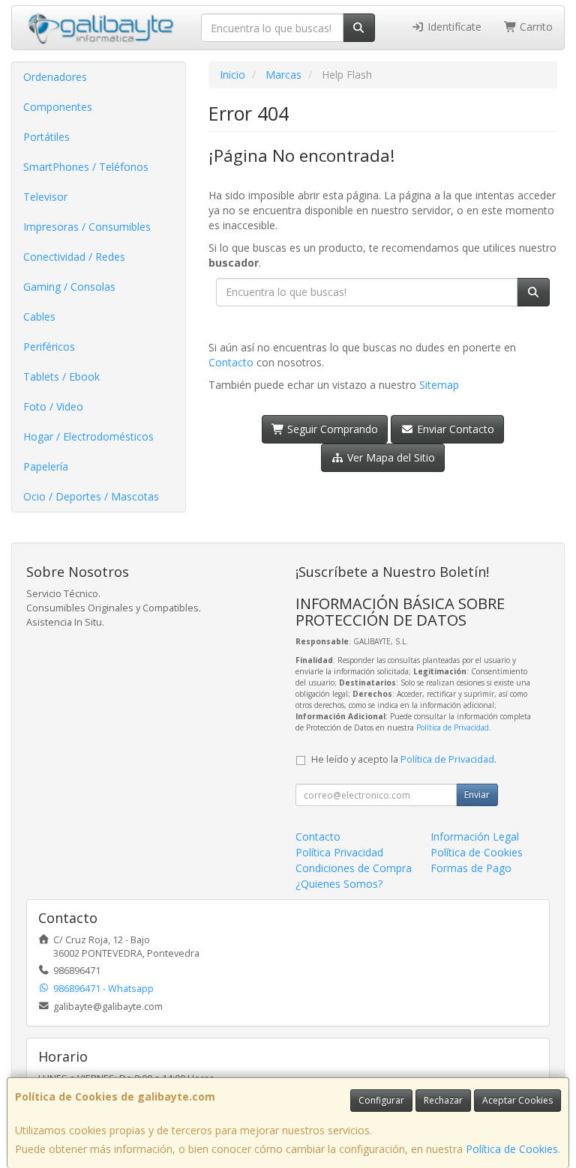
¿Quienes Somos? (339, 884)
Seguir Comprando (331, 429)
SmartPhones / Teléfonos (85, 167)
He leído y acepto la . (403, 759)
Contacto (231, 362)
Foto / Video (53, 406)
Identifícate (453, 26)
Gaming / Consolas (69, 286)
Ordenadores (55, 77)
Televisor (45, 197)
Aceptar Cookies (517, 1100)
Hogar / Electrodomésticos (88, 436)
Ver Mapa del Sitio (389, 457)
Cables (39, 316)
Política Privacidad (339, 852)
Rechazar (443, 1100)
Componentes (57, 107)
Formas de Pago (471, 868)
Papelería (45, 466)
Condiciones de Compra (354, 868)
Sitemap (439, 385)
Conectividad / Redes (74, 256)
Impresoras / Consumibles (87, 227)
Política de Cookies (512, 1149)
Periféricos (49, 346)
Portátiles (46, 137)
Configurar (381, 1100)
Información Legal (474, 836)
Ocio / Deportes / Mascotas (91, 496)
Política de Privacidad (452, 727)
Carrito (535, 26)
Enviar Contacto (454, 429)
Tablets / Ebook (61, 376)
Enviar (477, 794)
